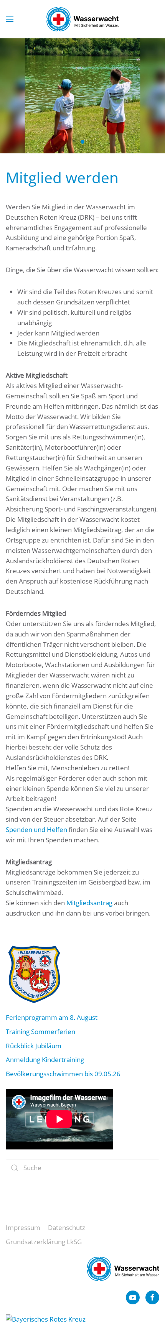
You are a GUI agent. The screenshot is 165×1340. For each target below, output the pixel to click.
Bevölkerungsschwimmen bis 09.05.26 (63, 1073)
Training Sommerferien (40, 1031)
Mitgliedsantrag (89, 902)
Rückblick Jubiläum (33, 1045)
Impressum (23, 1227)
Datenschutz (66, 1227)
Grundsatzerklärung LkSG (44, 1241)
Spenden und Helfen (36, 829)
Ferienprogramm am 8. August (51, 1017)
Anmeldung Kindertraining (45, 1059)
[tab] (74, 142)
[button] (9, 19)
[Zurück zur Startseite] (82, 19)
